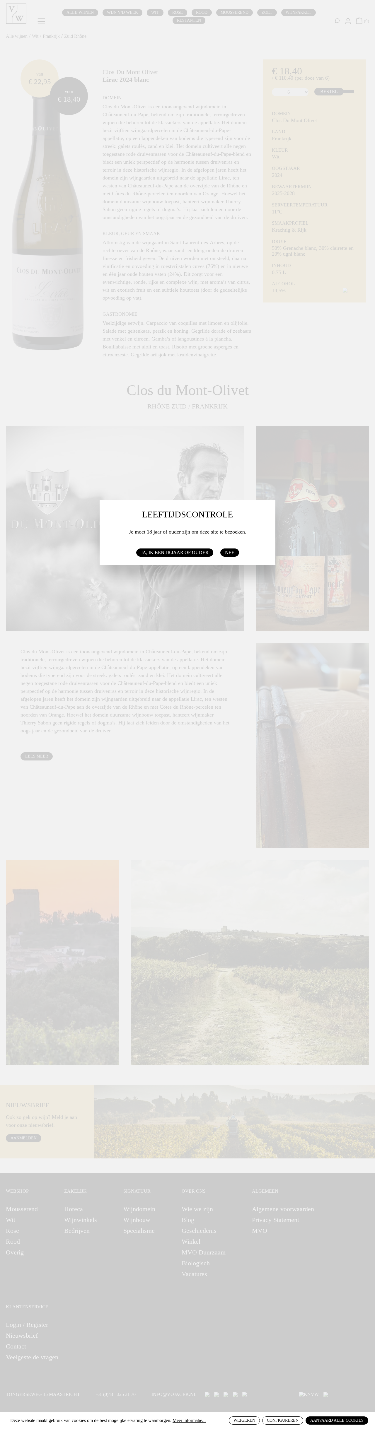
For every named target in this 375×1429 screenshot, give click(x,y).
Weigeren (244, 1420)
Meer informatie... (189, 1420)
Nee (229, 552)
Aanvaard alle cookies (337, 1420)
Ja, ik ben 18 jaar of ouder (175, 552)
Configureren (283, 1420)
